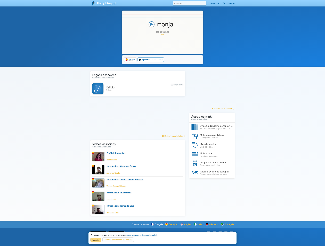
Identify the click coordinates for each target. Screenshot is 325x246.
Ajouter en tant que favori (152, 59)
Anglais (187, 224)
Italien (200, 224)
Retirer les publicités (173, 135)
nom (162, 34)
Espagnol (173, 224)
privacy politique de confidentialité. (142, 235)
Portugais (229, 224)
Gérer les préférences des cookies (118, 239)
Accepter (95, 240)
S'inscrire (214, 3)
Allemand (213, 224)
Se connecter (229, 3)
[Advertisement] (137, 116)
